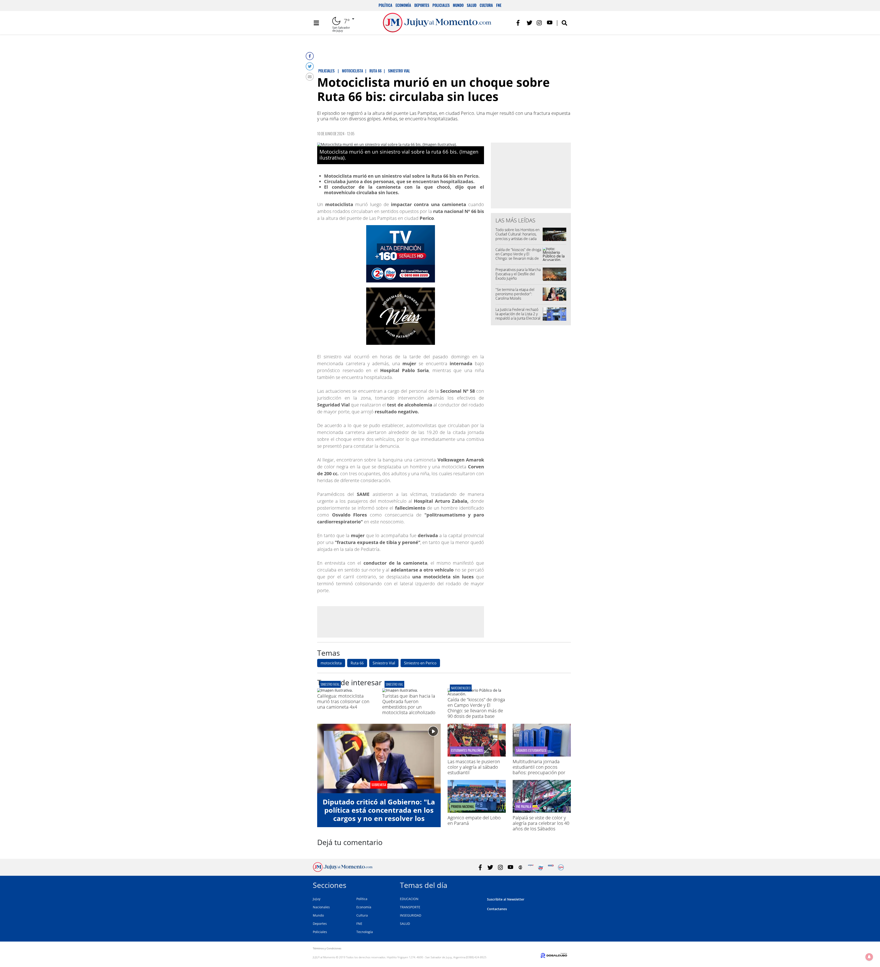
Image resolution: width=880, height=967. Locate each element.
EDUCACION (409, 899)
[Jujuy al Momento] (343, 870)
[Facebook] (310, 56)
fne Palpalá (523, 806)
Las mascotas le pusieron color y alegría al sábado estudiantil (474, 767)
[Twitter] (310, 66)
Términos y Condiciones (327, 948)
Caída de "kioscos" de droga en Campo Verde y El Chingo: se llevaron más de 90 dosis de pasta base (518, 256)
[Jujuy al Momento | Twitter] (529, 23)
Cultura (486, 5)
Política (385, 5)
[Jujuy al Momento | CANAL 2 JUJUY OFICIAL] (520, 867)
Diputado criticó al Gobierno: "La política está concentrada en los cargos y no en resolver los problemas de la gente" (379, 814)
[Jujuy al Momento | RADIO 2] (551, 867)
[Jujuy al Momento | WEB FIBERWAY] (541, 867)
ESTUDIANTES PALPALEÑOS (467, 750)
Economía (403, 5)
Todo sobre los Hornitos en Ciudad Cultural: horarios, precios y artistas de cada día (517, 236)
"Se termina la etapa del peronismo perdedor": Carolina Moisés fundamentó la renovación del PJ (516, 298)
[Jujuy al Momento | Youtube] (550, 23)
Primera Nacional (462, 806)
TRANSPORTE (410, 907)
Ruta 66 (357, 663)
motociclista (331, 663)
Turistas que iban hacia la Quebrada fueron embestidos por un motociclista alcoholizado (408, 704)
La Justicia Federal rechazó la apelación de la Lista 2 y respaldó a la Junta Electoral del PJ (517, 316)
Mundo (458, 5)
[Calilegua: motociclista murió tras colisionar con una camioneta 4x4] (335, 690)
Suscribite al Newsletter (505, 899)
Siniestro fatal (330, 684)
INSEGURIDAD (410, 915)
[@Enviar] (310, 77)
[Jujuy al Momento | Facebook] (519, 23)
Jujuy (316, 899)
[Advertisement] (400, 621)
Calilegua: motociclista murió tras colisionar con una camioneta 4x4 (343, 701)
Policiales (441, 5)
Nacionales (321, 907)
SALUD (405, 923)
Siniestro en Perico (420, 663)
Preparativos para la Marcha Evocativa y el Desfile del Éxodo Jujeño (518, 274)
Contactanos (497, 909)
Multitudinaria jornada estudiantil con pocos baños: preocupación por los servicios (539, 769)
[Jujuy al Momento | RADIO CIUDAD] (561, 867)
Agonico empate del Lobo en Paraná (474, 820)
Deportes (421, 5)
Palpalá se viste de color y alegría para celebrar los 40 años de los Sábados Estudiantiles (541, 826)
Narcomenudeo (460, 687)
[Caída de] (477, 693)
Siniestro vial (394, 684)
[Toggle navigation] (316, 23)
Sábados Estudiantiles (531, 750)
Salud (471, 5)
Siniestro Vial (384, 663)
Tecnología (364, 932)
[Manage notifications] (869, 957)
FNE (498, 5)
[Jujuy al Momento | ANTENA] (531, 867)
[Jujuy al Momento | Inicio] (562, 884)
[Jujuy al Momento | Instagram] (539, 23)
